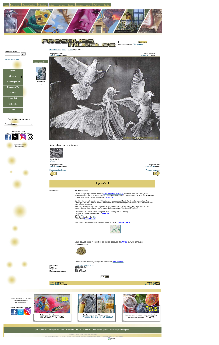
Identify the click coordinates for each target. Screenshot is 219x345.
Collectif (86, 265)
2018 (94, 217)
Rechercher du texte (12, 59)
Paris (64, 50)
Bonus (72, 5)
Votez (89, 5)
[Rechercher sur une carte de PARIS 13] (115, 233)
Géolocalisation (29, 5)
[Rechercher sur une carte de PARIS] (80, 255)
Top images (138, 44)
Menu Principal (55, 50)
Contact (107, 5)
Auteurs (80, 5)
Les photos (16, 5)
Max (81, 265)
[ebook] (52, 312)
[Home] (83, 32)
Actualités (43, 5)
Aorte (92, 265)
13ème (70, 50)
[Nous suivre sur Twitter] (15, 140)
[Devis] (141, 312)
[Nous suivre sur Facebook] (8, 140)
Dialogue (98, 5)
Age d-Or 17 (54, 55)
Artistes (53, 5)
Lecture (63, 5)
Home (6, 5)
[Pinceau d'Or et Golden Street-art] (96, 312)
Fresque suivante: (153, 170)
